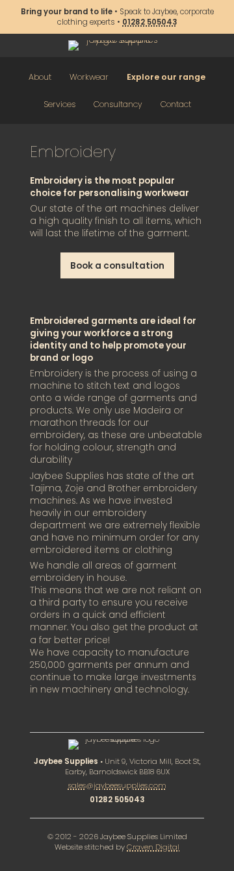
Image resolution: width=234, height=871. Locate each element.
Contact (176, 104)
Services (59, 104)
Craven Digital (153, 847)
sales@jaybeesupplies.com (117, 785)
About (40, 76)
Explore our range (166, 76)
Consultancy (118, 104)
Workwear (89, 76)
